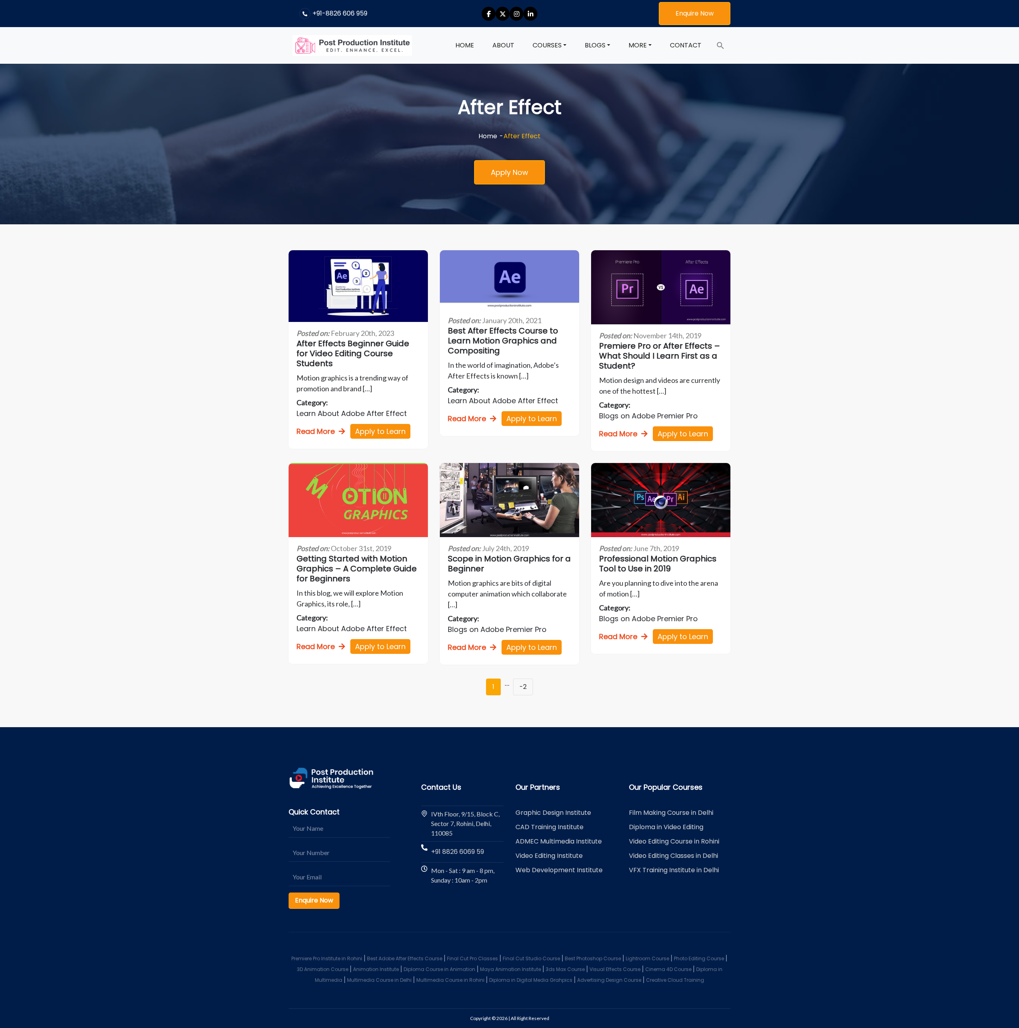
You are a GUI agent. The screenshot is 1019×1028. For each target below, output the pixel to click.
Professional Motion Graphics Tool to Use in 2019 (657, 564)
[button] (720, 45)
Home (464, 45)
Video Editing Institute (549, 855)
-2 (523, 686)
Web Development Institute (559, 870)
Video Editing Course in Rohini (674, 841)
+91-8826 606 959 (339, 13)
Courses (547, 45)
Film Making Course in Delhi (671, 812)
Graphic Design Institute (553, 812)
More (638, 45)
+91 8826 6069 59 (457, 851)
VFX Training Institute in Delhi (674, 870)
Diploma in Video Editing (666, 827)
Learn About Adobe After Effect (352, 413)
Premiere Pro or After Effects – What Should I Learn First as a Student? (659, 356)
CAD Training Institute (549, 827)
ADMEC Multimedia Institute (558, 841)
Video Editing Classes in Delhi (673, 855)
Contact (685, 45)
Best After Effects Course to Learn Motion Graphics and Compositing (503, 341)
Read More (316, 431)
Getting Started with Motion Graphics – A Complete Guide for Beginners (357, 569)
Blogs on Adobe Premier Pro (648, 416)
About (503, 45)
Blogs (595, 45)
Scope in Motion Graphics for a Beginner (509, 564)
